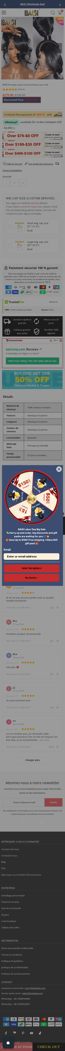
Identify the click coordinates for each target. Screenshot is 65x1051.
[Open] (8, 1042)
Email (7, 549)
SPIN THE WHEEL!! (32, 568)
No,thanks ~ (31, 577)
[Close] (59, 469)
